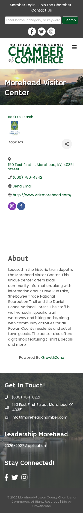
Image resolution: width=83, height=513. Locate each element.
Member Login (23, 5)
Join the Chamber (55, 5)
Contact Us (41, 10)
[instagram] (12, 206)
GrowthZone (52, 357)
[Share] (67, 144)
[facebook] (21, 206)
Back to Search (20, 117)
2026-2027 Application (25, 445)
